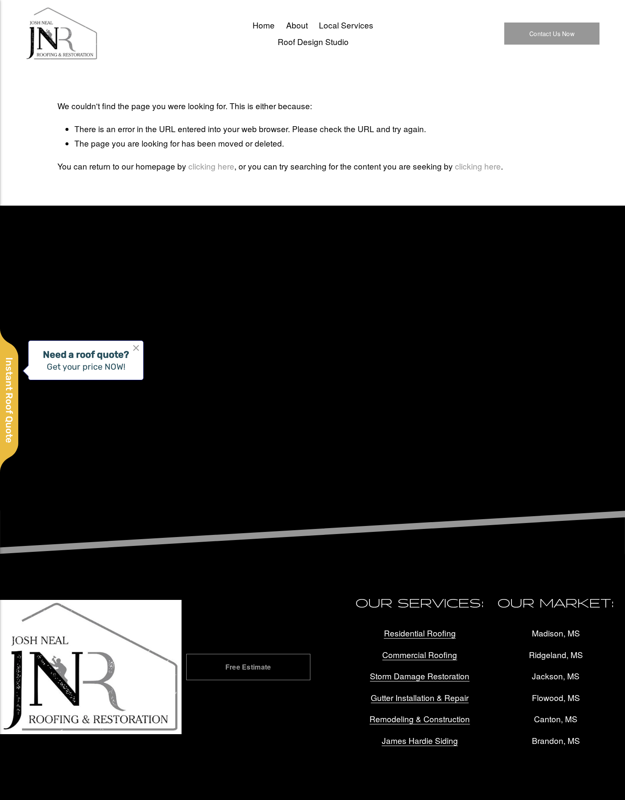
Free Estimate (248, 667)
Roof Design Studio (313, 41)
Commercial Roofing (419, 654)
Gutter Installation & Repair (420, 697)
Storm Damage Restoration (419, 675)
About (297, 25)
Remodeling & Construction (419, 718)
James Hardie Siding (420, 740)
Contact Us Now (551, 33)
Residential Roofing (420, 633)
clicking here (211, 166)
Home (264, 25)
